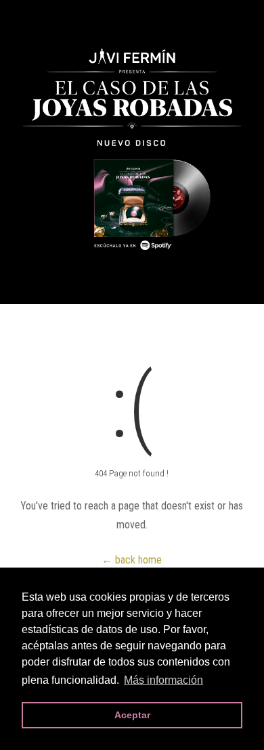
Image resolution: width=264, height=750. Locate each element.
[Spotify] (102, 17)
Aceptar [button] (132, 714)
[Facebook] (16, 17)
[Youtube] (81, 17)
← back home (132, 559)
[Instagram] (59, 17)
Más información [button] (163, 680)
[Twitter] (37, 17)
